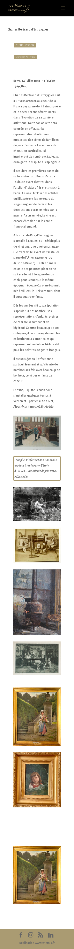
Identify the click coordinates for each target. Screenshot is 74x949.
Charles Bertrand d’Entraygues (27, 29)
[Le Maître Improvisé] (37, 450)
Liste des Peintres (25, 57)
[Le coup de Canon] (37, 675)
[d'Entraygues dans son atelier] (37, 563)
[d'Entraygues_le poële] (37, 635)
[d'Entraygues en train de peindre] (37, 521)
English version (25, 45)
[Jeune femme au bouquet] (37, 745)
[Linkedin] (51, 935)
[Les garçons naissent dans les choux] (37, 807)
